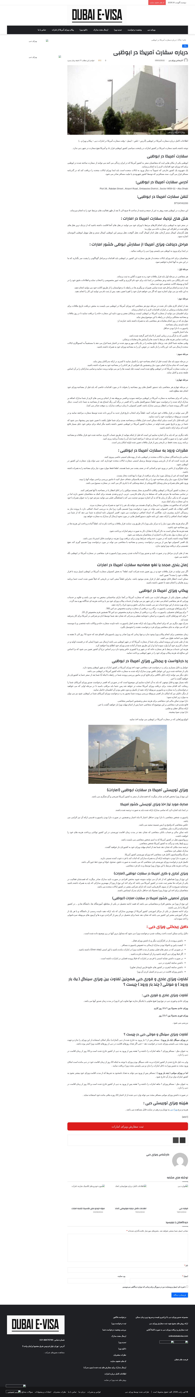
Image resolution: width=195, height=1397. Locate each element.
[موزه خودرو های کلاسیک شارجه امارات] (86, 1195)
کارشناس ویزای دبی (175, 60)
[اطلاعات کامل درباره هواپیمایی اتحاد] (127, 1195)
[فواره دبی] (169, 1195)
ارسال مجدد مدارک (101, 30)
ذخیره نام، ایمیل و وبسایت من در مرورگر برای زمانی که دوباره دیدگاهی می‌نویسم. (154, 1287)
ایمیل (185, 1276)
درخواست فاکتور (119, 1317)
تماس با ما (42, 30)
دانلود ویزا (84, 30)
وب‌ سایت (121, 1276)
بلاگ (179, 40)
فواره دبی (183, 1208)
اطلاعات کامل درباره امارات (115, 1374)
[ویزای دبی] (97, 15)
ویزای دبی (151, 30)
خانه (185, 40)
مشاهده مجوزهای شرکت (55, 1352)
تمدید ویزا (118, 30)
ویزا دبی (173, 1109)
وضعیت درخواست (135, 30)
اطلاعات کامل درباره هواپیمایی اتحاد (130, 1208)
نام (186, 1265)
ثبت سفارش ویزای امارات (128, 1126)
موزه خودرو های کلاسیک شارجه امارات (88, 1208)
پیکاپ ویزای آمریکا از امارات (63, 30)
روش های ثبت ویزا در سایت (115, 1380)
